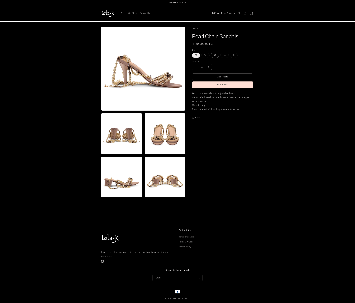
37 (196, 55)
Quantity (195, 61)
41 (235, 56)
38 (207, 56)
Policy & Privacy (186, 242)
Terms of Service (186, 237)
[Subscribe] (199, 278)
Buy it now (222, 85)
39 (215, 55)
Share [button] (198, 118)
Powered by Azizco (183, 298)
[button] (239, 13)
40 (226, 56)
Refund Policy (185, 247)
